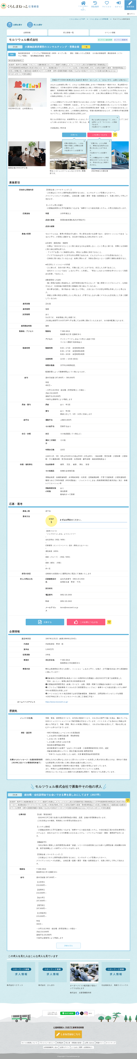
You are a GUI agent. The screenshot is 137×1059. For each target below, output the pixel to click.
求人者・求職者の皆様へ (74, 1043)
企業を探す (17, 25)
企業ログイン (64, 1047)
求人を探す (38, 25)
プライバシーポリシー (47, 1043)
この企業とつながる (99, 135)
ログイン (118, 7)
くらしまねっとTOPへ (83, 8)
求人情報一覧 (68, 32)
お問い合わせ (89, 1043)
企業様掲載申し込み (51, 1047)
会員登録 (130, 7)
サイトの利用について (29, 1043)
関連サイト (100, 1043)
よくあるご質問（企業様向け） (82, 1047)
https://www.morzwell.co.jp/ (56, 702)
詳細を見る (68, 946)
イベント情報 (110, 32)
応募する (74, 135)
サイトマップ (110, 1043)
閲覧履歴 (95, 7)
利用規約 (60, 1043)
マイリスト (107, 7)
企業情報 (27, 32)
